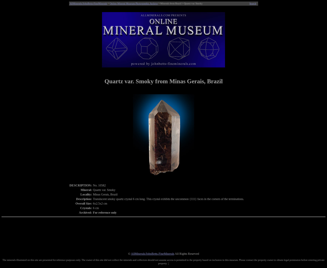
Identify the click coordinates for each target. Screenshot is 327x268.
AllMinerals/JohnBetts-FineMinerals (88, 3)
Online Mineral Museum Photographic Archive (134, 3)
